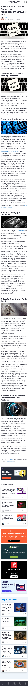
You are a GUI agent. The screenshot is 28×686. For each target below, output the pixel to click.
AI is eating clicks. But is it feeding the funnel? (6, 621)
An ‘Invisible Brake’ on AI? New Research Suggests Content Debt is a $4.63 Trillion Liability (7, 637)
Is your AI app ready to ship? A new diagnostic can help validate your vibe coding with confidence (7, 609)
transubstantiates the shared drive (10, 151)
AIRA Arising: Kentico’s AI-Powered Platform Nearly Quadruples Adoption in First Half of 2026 (8, 491)
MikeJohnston (9, 18)
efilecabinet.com (9, 461)
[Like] (26, 2)
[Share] (24, 2)
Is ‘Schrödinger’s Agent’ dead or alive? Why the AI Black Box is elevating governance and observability (8, 506)
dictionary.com (21, 230)
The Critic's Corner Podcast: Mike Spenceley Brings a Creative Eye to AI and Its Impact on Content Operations (8, 519)
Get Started (6, 477)
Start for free (7, 591)
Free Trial (14, 557)
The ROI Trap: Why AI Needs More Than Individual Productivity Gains (6, 664)
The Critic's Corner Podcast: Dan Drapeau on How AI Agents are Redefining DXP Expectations (7, 651)
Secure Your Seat (14, 540)
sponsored (10, 459)
